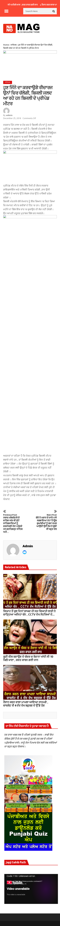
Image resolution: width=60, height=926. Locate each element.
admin (9, 115)
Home (6, 44)
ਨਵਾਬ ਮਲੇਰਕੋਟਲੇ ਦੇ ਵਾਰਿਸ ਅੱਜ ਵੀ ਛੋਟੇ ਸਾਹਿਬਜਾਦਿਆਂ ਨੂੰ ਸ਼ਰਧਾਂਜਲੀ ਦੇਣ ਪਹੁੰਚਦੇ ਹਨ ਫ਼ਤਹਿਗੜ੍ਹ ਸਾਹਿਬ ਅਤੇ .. (12, 523)
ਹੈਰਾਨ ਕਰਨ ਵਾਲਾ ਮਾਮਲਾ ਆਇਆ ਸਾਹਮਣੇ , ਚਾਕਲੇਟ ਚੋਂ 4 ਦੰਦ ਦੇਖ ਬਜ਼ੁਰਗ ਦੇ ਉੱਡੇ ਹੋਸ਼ (25, 703)
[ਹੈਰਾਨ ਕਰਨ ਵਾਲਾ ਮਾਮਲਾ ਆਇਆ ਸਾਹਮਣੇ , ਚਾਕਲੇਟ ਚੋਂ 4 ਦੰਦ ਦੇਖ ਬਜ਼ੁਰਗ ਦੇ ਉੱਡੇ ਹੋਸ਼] (30, 682)
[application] (31, 889)
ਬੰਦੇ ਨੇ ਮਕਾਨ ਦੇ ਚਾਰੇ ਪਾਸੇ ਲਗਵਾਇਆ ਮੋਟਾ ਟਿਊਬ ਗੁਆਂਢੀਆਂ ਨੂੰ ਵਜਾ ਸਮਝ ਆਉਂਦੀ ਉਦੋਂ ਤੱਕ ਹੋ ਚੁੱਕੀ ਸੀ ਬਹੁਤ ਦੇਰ (46, 522)
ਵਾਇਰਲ (13, 44)
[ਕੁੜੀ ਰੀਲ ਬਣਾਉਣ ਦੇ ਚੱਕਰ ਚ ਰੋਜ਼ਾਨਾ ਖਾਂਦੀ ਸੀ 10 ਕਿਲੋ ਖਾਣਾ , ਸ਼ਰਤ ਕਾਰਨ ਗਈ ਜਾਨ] (30, 636)
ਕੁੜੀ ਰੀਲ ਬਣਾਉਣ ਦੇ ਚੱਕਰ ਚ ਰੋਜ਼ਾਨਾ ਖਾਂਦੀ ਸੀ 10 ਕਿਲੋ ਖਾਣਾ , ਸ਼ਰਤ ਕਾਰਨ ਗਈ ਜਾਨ (28, 658)
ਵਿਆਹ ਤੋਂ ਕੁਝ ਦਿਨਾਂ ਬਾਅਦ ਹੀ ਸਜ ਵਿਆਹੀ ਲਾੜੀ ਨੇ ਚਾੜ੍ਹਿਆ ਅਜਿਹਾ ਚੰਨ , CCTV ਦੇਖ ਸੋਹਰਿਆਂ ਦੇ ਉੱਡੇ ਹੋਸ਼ (29, 612)
